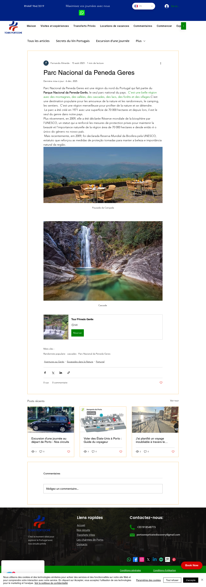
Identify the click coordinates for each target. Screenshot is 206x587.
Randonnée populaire (54, 353)
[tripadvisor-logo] (167, 559)
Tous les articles (38, 41)
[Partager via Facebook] (45, 372)
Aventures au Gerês (54, 361)
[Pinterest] (174, 559)
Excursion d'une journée (112, 41)
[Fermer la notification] (41, 563)
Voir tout (174, 400)
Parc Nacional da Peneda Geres (94, 353)
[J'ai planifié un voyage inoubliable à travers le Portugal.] (155, 420)
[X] (148, 559)
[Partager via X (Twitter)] (52, 372)
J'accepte (191, 580)
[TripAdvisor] (161, 559)
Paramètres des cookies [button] (148, 580)
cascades (71, 353)
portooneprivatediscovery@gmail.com (158, 534)
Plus (139, 41)
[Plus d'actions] (161, 63)
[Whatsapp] (128, 559)
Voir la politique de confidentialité (51, 583)
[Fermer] (202, 580)
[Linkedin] (154, 559)
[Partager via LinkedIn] (60, 372)
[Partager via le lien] (68, 372)
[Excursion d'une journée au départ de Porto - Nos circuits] (51, 420)
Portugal (100, 361)
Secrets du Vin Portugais (73, 41)
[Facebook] (135, 559)
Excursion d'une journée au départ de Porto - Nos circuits (50, 440)
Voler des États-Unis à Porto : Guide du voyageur (103, 440)
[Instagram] (141, 559)
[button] (54, 26)
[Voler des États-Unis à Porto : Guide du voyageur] (103, 420)
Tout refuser (172, 580)
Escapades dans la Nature (80, 361)
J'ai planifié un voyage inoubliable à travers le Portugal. (150, 440)
